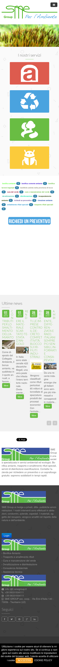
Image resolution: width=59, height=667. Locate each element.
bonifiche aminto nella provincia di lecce (36, 188)
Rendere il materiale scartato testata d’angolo (22, 328)
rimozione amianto (45, 200)
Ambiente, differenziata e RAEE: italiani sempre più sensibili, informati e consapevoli (50, 336)
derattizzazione (8, 196)
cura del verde (13, 192)
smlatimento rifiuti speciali (17, 204)
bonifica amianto (9, 183)
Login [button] (7, 535)
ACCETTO (24, 660)
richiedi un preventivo (23, 200)
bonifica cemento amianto (32, 183)
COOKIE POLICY (43, 660)
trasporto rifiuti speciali (43, 204)
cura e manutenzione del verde (37, 192)
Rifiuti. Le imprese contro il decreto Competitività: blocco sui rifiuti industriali (36, 334)
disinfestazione (26, 196)
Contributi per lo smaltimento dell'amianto (8, 324)
